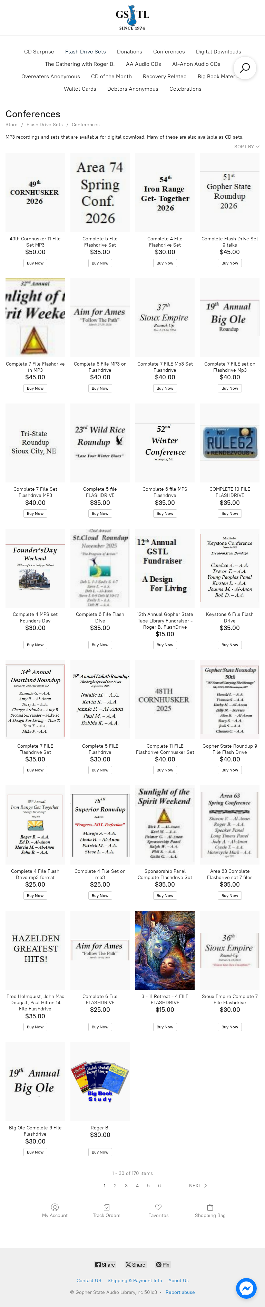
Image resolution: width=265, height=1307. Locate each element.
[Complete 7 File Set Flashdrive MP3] (35, 442)
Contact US (89, 1281)
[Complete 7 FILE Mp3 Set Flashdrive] (165, 317)
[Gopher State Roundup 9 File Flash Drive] (229, 699)
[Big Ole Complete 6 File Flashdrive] (35, 1081)
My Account (55, 1215)
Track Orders (106, 1215)
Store (12, 125)
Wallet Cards (80, 89)
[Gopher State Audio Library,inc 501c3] (132, 18)
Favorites (158, 1215)
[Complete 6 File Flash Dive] (100, 568)
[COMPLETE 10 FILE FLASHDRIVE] (229, 442)
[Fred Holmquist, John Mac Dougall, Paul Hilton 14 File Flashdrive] (35, 950)
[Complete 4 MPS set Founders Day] (35, 568)
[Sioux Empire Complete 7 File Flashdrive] (229, 950)
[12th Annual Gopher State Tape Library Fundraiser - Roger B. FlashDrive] (165, 568)
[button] (199, 1186)
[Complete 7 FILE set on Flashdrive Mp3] (229, 317)
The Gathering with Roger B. (80, 64)
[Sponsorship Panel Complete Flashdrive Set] (165, 824)
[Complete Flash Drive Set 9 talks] (229, 192)
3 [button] (126, 1186)
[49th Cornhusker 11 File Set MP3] (35, 192)
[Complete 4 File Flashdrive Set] (165, 192)
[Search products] (245, 68)
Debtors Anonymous (132, 89)
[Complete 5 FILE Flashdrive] (100, 699)
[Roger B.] (100, 1081)
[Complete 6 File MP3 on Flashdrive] (100, 317)
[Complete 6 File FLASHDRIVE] (100, 950)
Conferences (169, 51)
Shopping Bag (210, 1215)
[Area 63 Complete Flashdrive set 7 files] (229, 824)
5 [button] (148, 1186)
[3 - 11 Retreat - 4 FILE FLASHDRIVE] (165, 950)
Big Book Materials (221, 76)
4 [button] (137, 1186)
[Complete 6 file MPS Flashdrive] (165, 442)
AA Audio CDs (143, 64)
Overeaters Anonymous (50, 76)
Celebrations (185, 89)
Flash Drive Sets (85, 51)
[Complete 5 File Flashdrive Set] (100, 192)
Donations (129, 51)
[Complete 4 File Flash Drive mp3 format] (35, 824)
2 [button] (115, 1186)
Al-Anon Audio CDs (196, 64)
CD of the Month (111, 76)
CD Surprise (39, 51)
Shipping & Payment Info (135, 1281)
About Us (178, 1281)
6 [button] (159, 1186)
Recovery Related (165, 76)
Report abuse (180, 1292)
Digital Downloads (218, 51)
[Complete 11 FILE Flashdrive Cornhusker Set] (165, 699)
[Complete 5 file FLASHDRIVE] (100, 442)
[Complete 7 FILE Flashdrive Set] (35, 699)
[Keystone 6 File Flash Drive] (229, 568)
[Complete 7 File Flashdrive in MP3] (35, 317)
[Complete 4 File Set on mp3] (100, 824)
